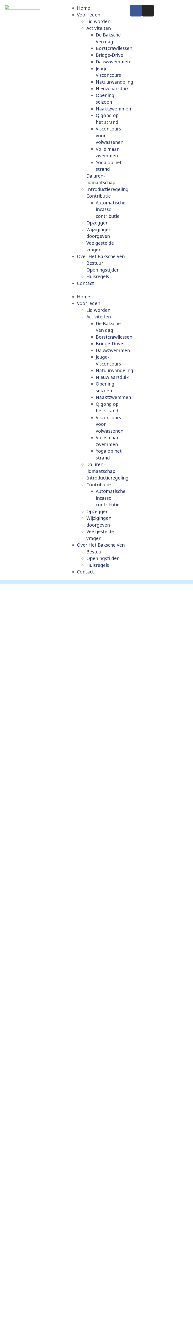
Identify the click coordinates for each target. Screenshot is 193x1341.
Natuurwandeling (114, 82)
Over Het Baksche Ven (101, 256)
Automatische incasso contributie (110, 209)
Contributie (98, 196)
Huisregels (97, 276)
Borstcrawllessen (114, 48)
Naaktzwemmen (113, 109)
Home (83, 8)
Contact (85, 283)
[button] (97, 290)
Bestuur (94, 263)
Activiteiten (98, 28)
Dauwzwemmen (113, 62)
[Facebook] (136, 10)
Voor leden (88, 15)
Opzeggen (97, 223)
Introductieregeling (107, 189)
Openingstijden (103, 270)
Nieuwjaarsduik (112, 88)
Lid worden (98, 21)
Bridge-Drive (109, 55)
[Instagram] (148, 10)
